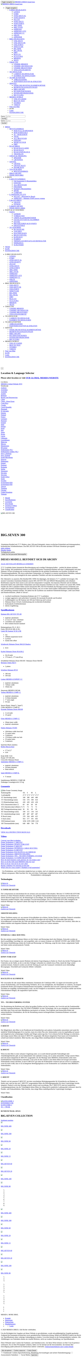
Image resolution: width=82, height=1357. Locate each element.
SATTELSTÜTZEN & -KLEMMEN (26, 220)
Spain (3, 479)
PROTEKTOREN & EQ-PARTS (25, 223)
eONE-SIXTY (19, 21)
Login (11, 110)
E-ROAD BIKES (15, 200)
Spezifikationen (10, 500)
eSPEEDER (18, 37)
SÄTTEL (17, 222)
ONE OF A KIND (20, 99)
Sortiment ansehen (7, 1120)
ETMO (16, 14)
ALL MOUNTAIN (20, 138)
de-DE (7, 353)
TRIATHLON (18, 154)
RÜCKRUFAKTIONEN (22, 91)
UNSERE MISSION (21, 64)
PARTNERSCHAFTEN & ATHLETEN (28, 81)
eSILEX (16, 35)
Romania (4, 467)
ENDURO (17, 140)
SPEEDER (17, 158)
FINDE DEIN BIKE (16, 175)
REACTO (17, 54)
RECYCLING (19, 95)
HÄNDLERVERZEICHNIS (23, 93)
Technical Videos (11, 506)
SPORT (16, 191)
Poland (3, 463)
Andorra (4, 388)
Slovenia (4, 475)
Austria (3, 394)
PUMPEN (17, 239)
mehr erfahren (5, 548)
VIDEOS (17, 105)
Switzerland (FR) (6, 484)
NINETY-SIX (18, 47)
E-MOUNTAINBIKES (17, 179)
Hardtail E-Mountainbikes (22, 189)
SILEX (16, 60)
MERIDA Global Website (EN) (11, 384)
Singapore (4, 471)
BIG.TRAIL (18, 50)
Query (3, 116)
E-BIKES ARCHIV (16, 206)
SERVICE (13, 83)
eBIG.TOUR (18, 27)
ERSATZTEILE (19, 225)
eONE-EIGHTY (19, 18)
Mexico (3, 444)
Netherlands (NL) (7, 450)
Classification (9, 509)
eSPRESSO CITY (20, 31)
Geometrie (8, 502)
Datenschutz (9, 1322)
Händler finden (6, 550)
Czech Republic (6, 407)
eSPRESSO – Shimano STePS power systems (29, 198)
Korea (3, 434)
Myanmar (4, 448)
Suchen (4, 118)
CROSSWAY (18, 160)
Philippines (4, 461)
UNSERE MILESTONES (23, 68)
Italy (2, 430)
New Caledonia (6, 454)
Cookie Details (31, 1350)
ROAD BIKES (14, 146)
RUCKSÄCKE (19, 229)
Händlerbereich (10, 1324)
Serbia (3, 469)
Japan (3, 432)
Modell (7, 498)
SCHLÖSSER (19, 245)
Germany (4, 419)
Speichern (34, 1355)
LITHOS (17, 12)
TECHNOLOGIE (15, 72)
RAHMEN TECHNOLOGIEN (24, 76)
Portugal (4, 465)
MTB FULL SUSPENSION (23, 131)
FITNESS (17, 204)
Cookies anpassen (19, 1350)
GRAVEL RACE (20, 165)
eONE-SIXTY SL (20, 16)
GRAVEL (12, 162)
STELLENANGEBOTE (22, 70)
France (3, 417)
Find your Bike (14, 107)
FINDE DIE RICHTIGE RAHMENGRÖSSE (29, 85)
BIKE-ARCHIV (19, 89)
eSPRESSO (18, 29)
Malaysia (4, 442)
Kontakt (8, 1318)
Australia (4, 392)
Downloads (9, 504)
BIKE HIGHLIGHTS (16, 39)
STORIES (17, 103)
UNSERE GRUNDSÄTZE (23, 66)
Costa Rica (4, 403)
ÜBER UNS (13, 62)
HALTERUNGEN (20, 233)
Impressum (8, 1320)
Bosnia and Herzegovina (9, 397)
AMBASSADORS (20, 79)
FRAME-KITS (19, 167)
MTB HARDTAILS (21, 133)
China (3, 399)
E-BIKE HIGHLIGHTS (17, 10)
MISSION (17, 58)
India (2, 425)
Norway (3, 459)
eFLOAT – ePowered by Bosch (24, 196)
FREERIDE (18, 187)
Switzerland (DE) (7, 483)
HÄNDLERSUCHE (16, 112)
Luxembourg (5, 440)
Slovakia (4, 473)
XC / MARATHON (20, 134)
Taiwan (3, 486)
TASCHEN (18, 231)
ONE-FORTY (18, 45)
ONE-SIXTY (18, 41)
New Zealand (5, 455)
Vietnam (4, 494)
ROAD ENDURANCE (22, 152)
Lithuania (4, 438)
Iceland (3, 423)
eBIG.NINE (18, 25)
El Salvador (5, 411)
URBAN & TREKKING (18, 156)
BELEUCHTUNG (20, 235)
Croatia (3, 405)
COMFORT (18, 193)
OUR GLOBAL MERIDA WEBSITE (42, 378)
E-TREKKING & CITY (17, 194)
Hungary (4, 421)
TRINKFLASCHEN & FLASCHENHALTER (30, 241)
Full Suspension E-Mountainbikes (25, 181)
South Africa (5, 477)
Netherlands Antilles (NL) (9, 452)
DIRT (16, 52)
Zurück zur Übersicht (8, 885)
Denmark (4, 409)
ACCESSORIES (15, 227)
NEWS (7, 247)
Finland (3, 415)
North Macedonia (7, 457)
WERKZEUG (18, 243)
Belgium (4, 395)
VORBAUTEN (19, 216)
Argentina (4, 390)
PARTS (12, 212)
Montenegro (5, 446)
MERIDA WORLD (16, 97)
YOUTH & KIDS (15, 169)
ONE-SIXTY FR (19, 43)
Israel (2, 428)
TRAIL (16, 136)
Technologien (9, 507)
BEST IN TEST (19, 101)
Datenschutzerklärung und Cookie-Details (59, 1347)
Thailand (4, 488)
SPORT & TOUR (20, 142)
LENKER (17, 214)
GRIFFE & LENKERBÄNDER (25, 218)
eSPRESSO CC (19, 33)
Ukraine (3, 490)
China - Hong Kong (7, 401)
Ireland (3, 426)
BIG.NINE (17, 49)
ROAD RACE (19, 150)
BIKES (7, 127)
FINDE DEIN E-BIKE (17, 208)
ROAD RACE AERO (21, 148)
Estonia (3, 413)
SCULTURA (18, 56)
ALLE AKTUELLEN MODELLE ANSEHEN (17, 564)
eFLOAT (17, 20)
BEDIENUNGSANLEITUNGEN (25, 87)
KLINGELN (18, 237)
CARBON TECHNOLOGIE (24, 74)
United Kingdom (6, 492)
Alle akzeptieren (7, 1350)
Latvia (3, 436)
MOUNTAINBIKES (16, 129)
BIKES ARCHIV (15, 173)
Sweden (3, 481)
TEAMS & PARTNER (17, 78)
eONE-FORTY (19, 23)
